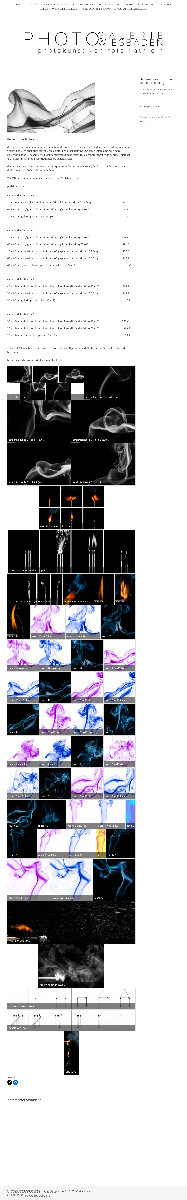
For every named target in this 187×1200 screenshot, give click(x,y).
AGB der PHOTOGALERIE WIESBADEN (59, 9)
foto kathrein (50, 1191)
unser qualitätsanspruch (138, 5)
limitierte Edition (148, 93)
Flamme (163, 89)
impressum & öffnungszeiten (130, 9)
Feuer (156, 89)
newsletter (164, 5)
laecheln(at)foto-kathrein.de (37, 1195)
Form (171, 89)
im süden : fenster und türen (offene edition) (156, 119)
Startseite (21, 5)
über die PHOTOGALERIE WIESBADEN (99, 5)
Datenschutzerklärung (96, 9)
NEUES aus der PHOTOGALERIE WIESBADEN (53, 5)
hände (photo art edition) (151, 106)
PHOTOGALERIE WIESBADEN (23, 1191)
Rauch (160, 93)
